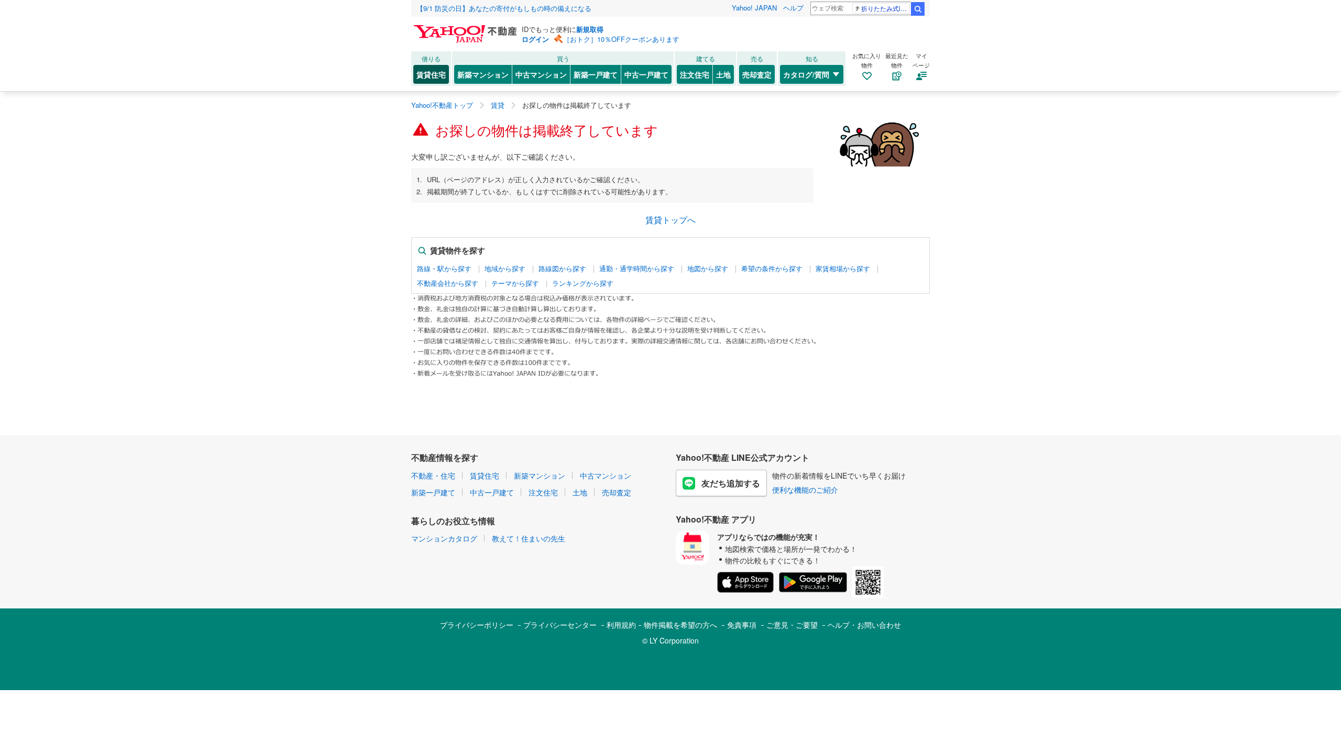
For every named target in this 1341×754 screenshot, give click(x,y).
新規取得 (589, 29)
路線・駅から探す (444, 268)
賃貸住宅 (431, 74)
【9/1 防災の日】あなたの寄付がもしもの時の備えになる (503, 8)
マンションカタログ (444, 538)
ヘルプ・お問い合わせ (864, 624)
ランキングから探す (582, 283)
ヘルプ (793, 8)
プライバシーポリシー (476, 624)
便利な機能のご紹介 (805, 489)
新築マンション (483, 74)
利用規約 (621, 624)
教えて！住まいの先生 (528, 538)
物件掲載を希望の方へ (680, 624)
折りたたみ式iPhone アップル (885, 8)
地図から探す (707, 268)
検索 (918, 9)
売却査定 (757, 74)
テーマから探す (515, 283)
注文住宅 (694, 74)
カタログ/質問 (806, 74)
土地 (723, 74)
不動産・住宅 (433, 475)
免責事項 (741, 624)
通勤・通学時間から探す (636, 268)
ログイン (535, 39)
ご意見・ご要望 (792, 624)
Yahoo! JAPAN (754, 8)
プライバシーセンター (560, 624)
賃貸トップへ (670, 220)
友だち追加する (730, 483)
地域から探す (505, 268)
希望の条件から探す (772, 268)
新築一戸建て (596, 74)
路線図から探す (562, 268)
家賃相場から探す (843, 268)
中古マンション (541, 74)
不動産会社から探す (447, 283)
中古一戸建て (646, 74)
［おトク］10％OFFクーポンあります (621, 39)
